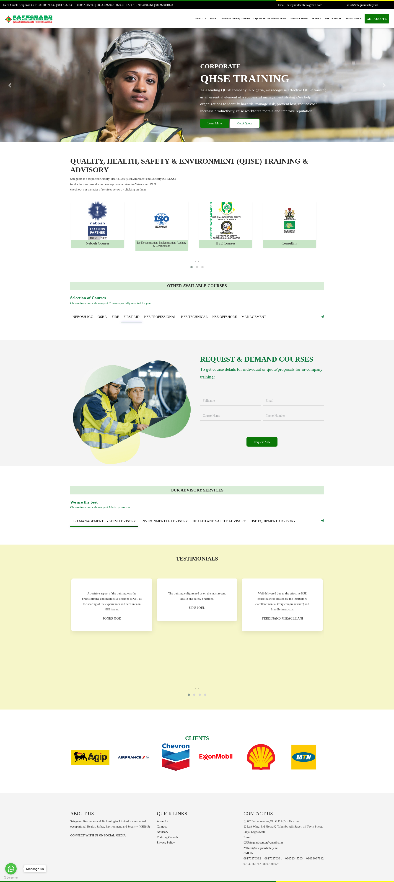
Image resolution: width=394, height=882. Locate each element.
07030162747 (125, 5)
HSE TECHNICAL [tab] (194, 317)
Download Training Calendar (235, 18)
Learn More (214, 123)
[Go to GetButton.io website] (11, 877)
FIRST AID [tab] (132, 317)
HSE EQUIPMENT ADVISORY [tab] (273, 521)
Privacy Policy (166, 842)
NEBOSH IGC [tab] (83, 317)
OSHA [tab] (102, 317)
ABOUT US (201, 18)
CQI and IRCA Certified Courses (270, 18)
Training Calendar (168, 837)
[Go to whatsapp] (11, 868)
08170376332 (46, 5)
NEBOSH (316, 18)
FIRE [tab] (115, 317)
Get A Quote (244, 123)
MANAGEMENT (354, 18)
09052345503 (86, 5)
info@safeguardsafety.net (362, 5)
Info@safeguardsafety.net (262, 848)
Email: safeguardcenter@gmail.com (300, 5)
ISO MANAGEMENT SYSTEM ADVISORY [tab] (104, 521)
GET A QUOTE (377, 19)
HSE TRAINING (333, 18)
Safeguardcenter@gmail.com (264, 842)
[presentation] (195, 261)
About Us (162, 821)
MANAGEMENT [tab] (253, 317)
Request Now (262, 442)
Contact (162, 826)
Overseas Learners (299, 18)
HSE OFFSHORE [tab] (224, 317)
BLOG (213, 18)
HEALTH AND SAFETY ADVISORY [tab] (219, 521)
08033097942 (105, 5)
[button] (10, 85)
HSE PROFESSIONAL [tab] (160, 317)
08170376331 (66, 5)
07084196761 (144, 5)
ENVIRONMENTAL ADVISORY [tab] (164, 521)
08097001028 (164, 5)
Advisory (162, 831)
